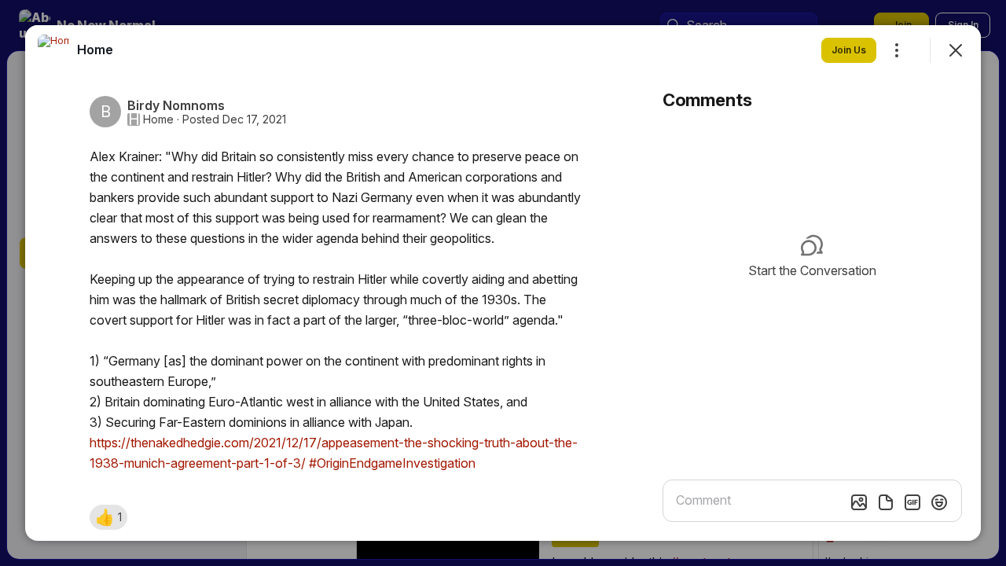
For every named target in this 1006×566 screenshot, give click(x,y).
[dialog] (503, 283)
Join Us (849, 50)
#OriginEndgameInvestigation (392, 463)
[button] (108, 517)
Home (158, 119)
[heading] (95, 49)
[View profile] (53, 50)
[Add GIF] (912, 502)
